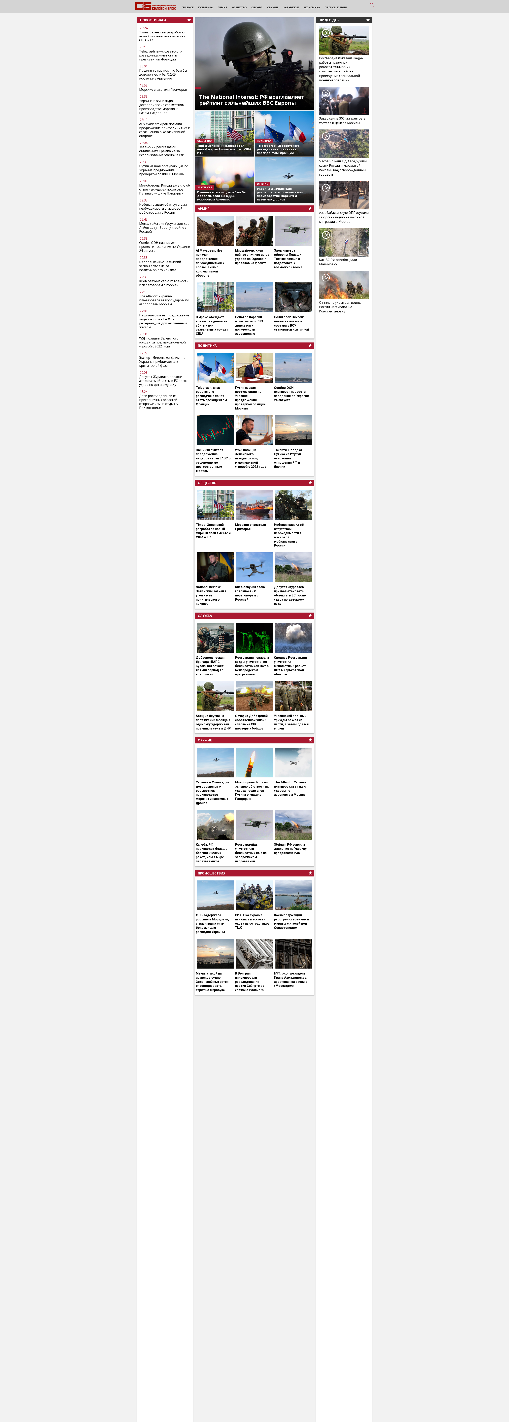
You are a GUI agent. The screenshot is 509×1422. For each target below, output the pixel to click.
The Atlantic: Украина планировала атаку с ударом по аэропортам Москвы (164, 300)
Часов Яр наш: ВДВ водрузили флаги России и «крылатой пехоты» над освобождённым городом (343, 168)
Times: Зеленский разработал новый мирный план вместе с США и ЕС (162, 36)
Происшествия (211, 873)
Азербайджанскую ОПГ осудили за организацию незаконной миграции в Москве (344, 217)
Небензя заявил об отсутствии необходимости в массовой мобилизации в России (163, 208)
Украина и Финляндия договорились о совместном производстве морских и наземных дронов (161, 107)
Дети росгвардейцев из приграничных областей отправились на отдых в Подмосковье (158, 402)
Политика (207, 345)
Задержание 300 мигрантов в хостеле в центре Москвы (342, 120)
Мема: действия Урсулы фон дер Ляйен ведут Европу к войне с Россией (164, 227)
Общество (207, 483)
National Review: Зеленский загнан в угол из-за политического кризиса (160, 266)
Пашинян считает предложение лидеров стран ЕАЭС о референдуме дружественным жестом (164, 321)
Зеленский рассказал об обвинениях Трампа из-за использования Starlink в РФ (161, 151)
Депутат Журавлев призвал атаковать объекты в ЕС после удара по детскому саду (163, 381)
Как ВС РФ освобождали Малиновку (338, 262)
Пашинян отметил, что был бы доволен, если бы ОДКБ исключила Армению (163, 74)
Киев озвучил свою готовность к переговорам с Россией (163, 283)
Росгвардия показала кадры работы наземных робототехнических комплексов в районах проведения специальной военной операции (341, 69)
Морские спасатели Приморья (163, 89)
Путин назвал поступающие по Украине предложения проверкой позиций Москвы (163, 170)
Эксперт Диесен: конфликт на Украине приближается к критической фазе (162, 362)
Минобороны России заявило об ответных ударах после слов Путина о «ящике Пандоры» (164, 189)
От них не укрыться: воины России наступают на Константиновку (340, 306)
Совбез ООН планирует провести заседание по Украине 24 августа (164, 247)
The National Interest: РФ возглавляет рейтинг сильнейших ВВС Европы (251, 100)
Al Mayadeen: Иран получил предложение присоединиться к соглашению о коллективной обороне (164, 130)
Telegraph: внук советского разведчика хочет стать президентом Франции (160, 55)
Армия (204, 208)
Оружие (205, 740)
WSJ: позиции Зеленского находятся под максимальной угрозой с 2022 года (162, 342)
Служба (205, 616)
